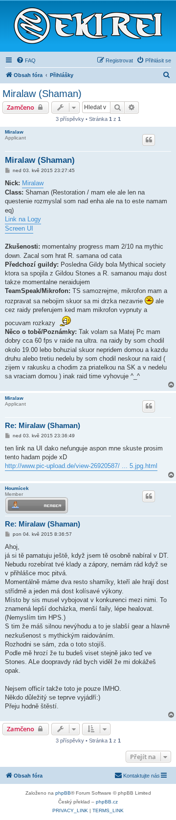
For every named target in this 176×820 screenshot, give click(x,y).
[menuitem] (26, 60)
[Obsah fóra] (88, 26)
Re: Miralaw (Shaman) (42, 425)
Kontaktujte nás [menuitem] (141, 776)
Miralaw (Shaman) (42, 93)
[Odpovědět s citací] (148, 140)
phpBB (63, 793)
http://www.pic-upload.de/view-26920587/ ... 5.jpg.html (81, 465)
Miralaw (14, 132)
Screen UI (19, 228)
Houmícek (17, 488)
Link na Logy (23, 219)
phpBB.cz (107, 801)
